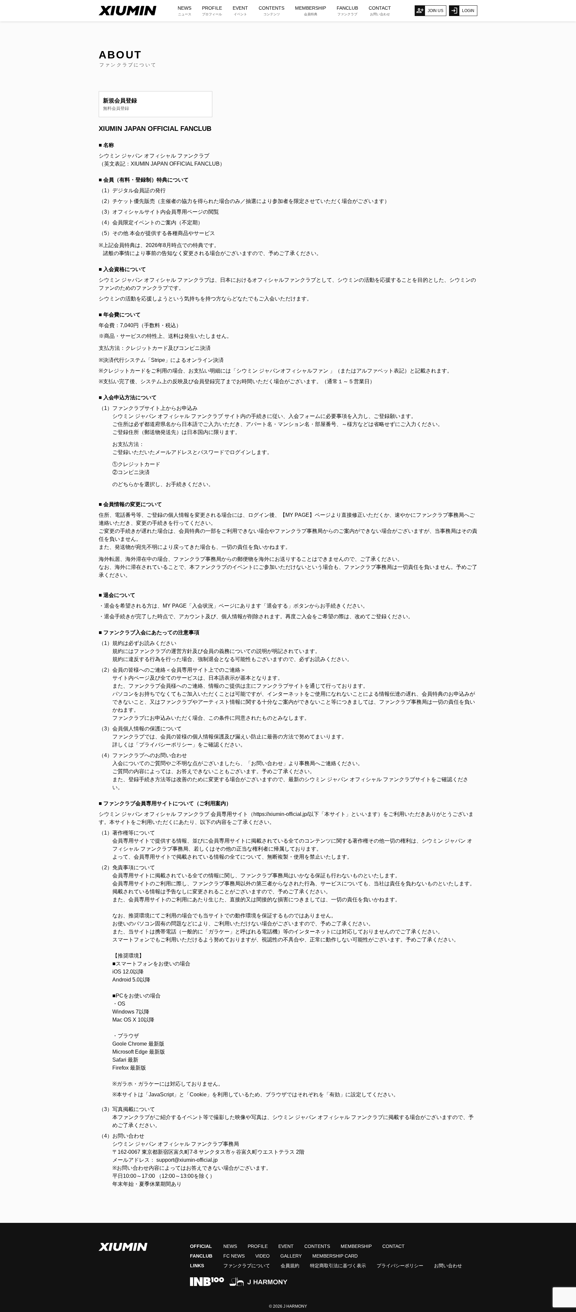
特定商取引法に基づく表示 (338, 1265)
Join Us (435, 10)
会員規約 (290, 1265)
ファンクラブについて (246, 1265)
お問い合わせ (448, 1265)
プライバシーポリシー (400, 1265)
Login (468, 10)
